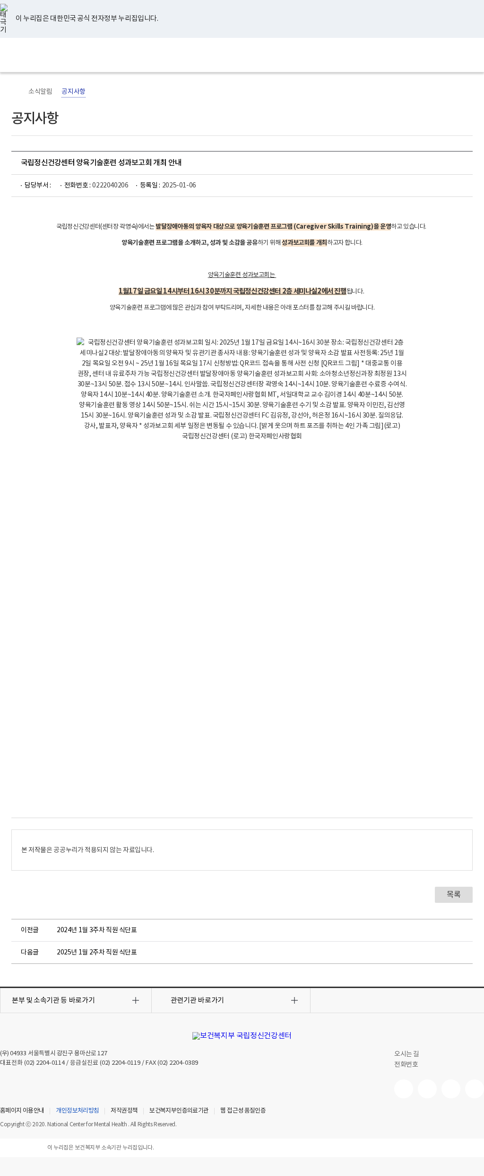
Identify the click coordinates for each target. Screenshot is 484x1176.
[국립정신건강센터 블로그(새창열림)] (474, 1088)
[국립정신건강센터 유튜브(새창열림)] (403, 1088)
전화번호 (406, 1065)
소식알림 (40, 92)
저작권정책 (124, 1111)
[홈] (16, 92)
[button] (75, 1000)
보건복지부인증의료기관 (178, 1111)
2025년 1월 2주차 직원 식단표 (97, 952)
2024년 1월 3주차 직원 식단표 (97, 930)
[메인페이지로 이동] (242, 55)
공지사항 (73, 92)
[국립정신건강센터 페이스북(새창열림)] (427, 1088)
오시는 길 (407, 1054)
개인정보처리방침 (77, 1111)
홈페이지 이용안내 (22, 1111)
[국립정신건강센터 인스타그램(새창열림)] (450, 1088)
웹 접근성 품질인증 (243, 1111)
